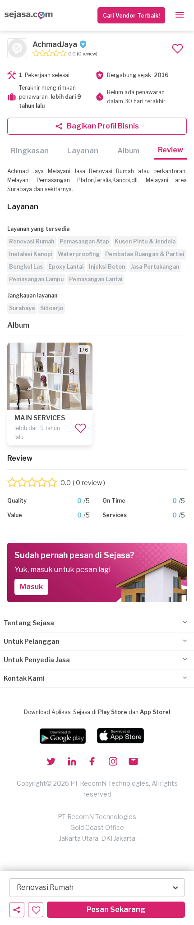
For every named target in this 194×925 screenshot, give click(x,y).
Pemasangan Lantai (95, 279)
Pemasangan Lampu (36, 279)
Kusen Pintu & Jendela (145, 241)
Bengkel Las (26, 266)
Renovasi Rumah (31, 241)
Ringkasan (30, 151)
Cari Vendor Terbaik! (131, 15)
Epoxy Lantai (65, 266)
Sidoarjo (51, 308)
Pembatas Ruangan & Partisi (144, 254)
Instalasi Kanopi (30, 254)
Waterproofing (79, 254)
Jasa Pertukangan (154, 266)
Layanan (82, 151)
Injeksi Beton (107, 266)
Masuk (31, 586)
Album (128, 151)
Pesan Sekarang (116, 909)
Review (170, 150)
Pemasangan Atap (84, 241)
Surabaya (22, 308)
